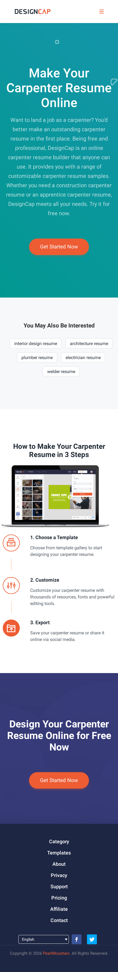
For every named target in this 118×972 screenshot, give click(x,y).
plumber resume (37, 357)
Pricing (59, 898)
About (59, 864)
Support (59, 886)
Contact (59, 920)
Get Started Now (59, 246)
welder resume (61, 371)
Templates (59, 853)
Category (59, 841)
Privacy (59, 875)
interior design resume (35, 343)
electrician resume (83, 357)
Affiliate (59, 909)
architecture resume (89, 343)
